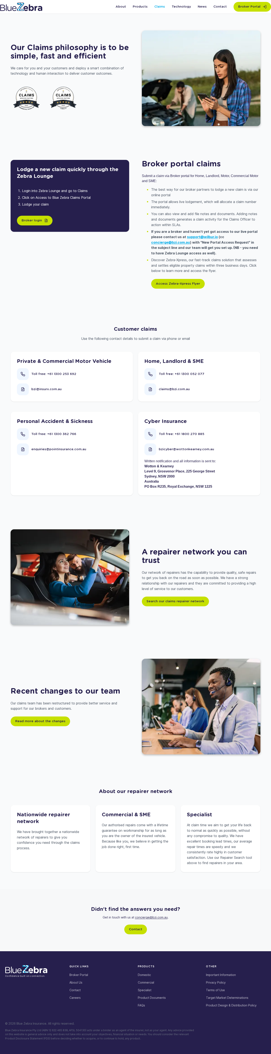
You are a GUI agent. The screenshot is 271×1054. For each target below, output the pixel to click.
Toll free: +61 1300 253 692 (53, 374)
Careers (75, 997)
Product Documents (152, 997)
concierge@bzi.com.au (170, 242)
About (121, 6)
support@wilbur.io (202, 237)
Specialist (144, 990)
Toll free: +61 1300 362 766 (53, 434)
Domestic (144, 975)
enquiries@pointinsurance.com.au (58, 449)
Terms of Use (215, 990)
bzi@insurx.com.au (46, 389)
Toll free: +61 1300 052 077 (181, 374)
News (202, 6)
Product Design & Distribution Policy (231, 1005)
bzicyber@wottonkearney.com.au (186, 449)
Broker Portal (78, 975)
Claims (159, 6)
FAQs (141, 1005)
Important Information (221, 975)
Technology (181, 6)
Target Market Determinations (227, 997)
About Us (75, 982)
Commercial (146, 982)
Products (140, 6)
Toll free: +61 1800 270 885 (181, 434)
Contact (220, 6)
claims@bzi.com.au (174, 389)
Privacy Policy (216, 982)
